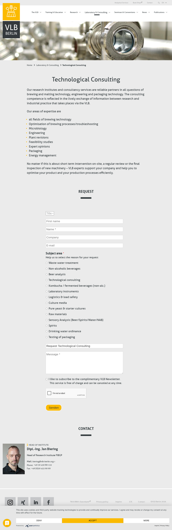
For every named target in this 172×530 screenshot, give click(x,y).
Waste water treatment (63, 263)
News (144, 12)
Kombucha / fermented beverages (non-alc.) (77, 285)
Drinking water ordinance (65, 331)
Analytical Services (121, 3)
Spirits (53, 325)
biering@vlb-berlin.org (43, 461)
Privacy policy (102, 501)
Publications (159, 12)
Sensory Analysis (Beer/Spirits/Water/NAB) (76, 320)
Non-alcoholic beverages (64, 268)
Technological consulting (64, 280)
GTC (131, 501)
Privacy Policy (164, 525)
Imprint (118, 501)
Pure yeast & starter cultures (67, 308)
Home (29, 65)
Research (74, 12)
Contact (150, 3)
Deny (39, 520)
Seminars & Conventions (124, 12)
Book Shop (137, 3)
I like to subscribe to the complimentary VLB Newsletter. (84, 379)
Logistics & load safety (63, 297)
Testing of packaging (62, 337)
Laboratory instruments (64, 291)
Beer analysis (57, 274)
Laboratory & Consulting (96, 12)
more (146, 520)
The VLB (35, 12)
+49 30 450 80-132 (43, 465)
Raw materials (58, 314)
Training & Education (54, 12)
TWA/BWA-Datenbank (79, 501)
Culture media (58, 303)
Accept (93, 520)
